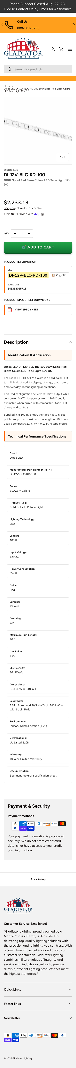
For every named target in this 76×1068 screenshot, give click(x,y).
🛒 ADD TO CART (38, 247)
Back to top (38, 879)
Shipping (9, 208)
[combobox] (38, 69)
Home (7, 86)
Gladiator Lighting (22, 1058)
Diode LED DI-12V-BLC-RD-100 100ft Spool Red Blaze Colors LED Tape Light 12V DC (37, 90)
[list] (38, 130)
